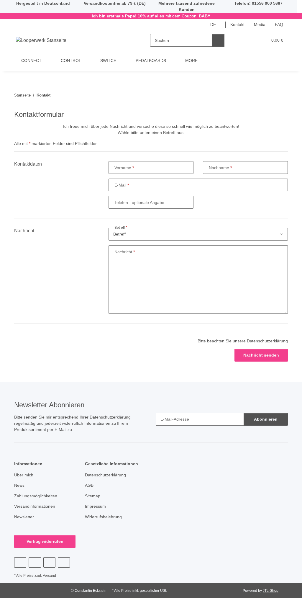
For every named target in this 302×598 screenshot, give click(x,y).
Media (259, 24)
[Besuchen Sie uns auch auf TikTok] (64, 562)
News (19, 485)
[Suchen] (218, 40)
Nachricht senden (261, 355)
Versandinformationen (34, 506)
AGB (89, 485)
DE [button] (213, 24)
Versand (49, 576)
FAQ (279, 24)
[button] (240, 40)
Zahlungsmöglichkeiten (35, 496)
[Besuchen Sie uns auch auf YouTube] (35, 562)
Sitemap (92, 496)
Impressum (95, 506)
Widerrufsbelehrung (103, 516)
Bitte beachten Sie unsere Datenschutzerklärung (243, 341)
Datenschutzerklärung (110, 417)
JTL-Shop (270, 591)
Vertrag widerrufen (45, 541)
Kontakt (237, 24)
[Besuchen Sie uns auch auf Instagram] (49, 562)
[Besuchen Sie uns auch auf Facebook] (20, 562)
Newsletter (24, 516)
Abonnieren (266, 419)
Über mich (23, 475)
